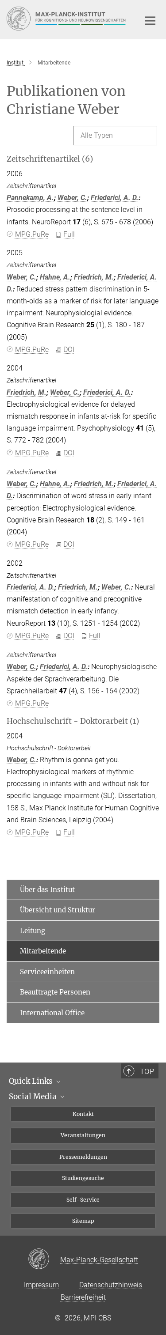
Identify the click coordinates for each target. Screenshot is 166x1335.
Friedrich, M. (94, 277)
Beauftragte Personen (55, 992)
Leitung (32, 931)
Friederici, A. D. (115, 197)
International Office (52, 1013)
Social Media (33, 1096)
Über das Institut (47, 889)
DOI (68, 349)
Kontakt (83, 1114)
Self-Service (83, 1199)
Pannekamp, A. (30, 197)
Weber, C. (72, 197)
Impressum (41, 1285)
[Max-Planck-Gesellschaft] (44, 1259)
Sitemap (83, 1221)
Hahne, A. (55, 277)
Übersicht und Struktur (57, 910)
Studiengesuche (83, 1178)
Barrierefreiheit (83, 1297)
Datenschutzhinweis (110, 1285)
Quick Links (31, 1081)
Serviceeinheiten (47, 972)
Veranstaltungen (83, 1135)
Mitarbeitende (43, 951)
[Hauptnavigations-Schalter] (150, 21)
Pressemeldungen (83, 1156)
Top (147, 1071)
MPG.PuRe (32, 234)
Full (69, 234)
